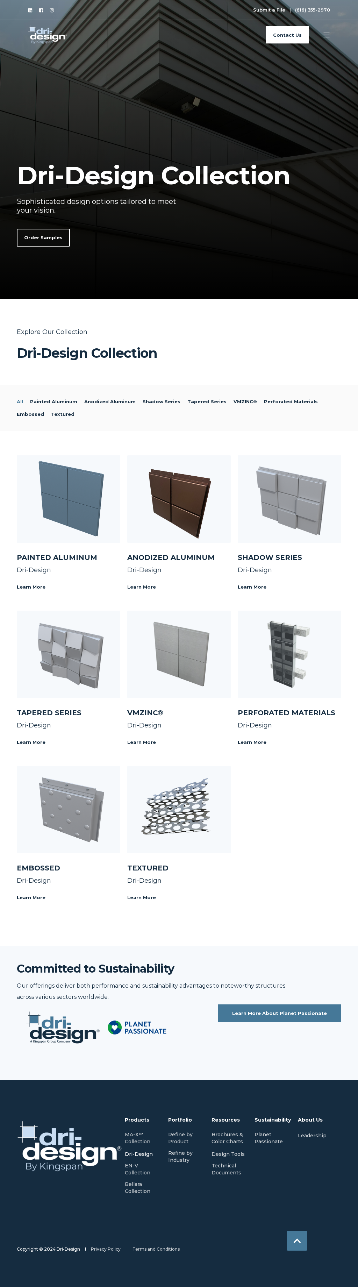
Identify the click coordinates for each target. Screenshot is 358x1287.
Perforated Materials (291, 401)
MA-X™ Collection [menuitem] (137, 1138)
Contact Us (287, 34)
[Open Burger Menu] (327, 35)
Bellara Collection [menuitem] (137, 1187)
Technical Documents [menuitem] (226, 1169)
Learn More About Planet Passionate (279, 1013)
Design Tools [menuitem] (228, 1154)
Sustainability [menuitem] (272, 1120)
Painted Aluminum (53, 401)
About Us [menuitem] (310, 1120)
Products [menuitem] (137, 1120)
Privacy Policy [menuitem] (106, 1249)
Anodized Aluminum (110, 401)
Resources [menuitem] (226, 1120)
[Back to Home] (48, 34)
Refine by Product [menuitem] (180, 1138)
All (20, 401)
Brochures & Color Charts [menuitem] (227, 1138)
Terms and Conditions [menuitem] (156, 1249)
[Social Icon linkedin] (32, 10)
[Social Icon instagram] (50, 10)
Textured (62, 414)
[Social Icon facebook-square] (41, 10)
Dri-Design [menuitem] (139, 1154)
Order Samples (43, 237)
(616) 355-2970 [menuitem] (312, 10)
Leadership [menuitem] (312, 1135)
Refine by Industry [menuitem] (180, 1156)
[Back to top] (297, 1241)
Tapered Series (207, 401)
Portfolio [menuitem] (180, 1120)
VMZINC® (245, 401)
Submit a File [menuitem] (269, 10)
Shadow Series (161, 401)
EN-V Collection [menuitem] (137, 1169)
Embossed (30, 414)
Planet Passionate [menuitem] (269, 1138)
